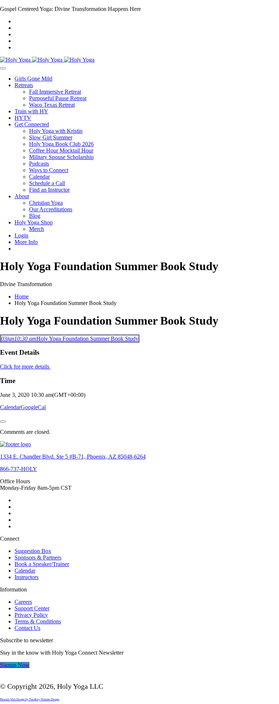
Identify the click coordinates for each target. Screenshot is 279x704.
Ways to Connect (48, 170)
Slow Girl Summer (50, 137)
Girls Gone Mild (33, 79)
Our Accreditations (50, 209)
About (22, 196)
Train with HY (31, 111)
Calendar (39, 177)
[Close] (3, 421)
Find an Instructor (49, 190)
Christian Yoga (46, 203)
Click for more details (25, 366)
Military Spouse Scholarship (61, 157)
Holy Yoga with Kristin (55, 131)
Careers (23, 602)
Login (21, 235)
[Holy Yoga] (47, 60)
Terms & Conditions (38, 621)
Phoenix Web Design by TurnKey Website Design (29, 699)
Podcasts (39, 163)
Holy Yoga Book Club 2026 (61, 144)
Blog (34, 216)
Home (22, 296)
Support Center (32, 608)
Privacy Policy (31, 615)
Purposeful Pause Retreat (57, 98)
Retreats (24, 85)
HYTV (23, 118)
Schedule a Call (47, 183)
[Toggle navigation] (3, 68)
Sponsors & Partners (38, 557)
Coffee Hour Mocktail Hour (61, 150)
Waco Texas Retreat (52, 105)
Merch (36, 229)
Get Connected (32, 124)
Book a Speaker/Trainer (42, 564)
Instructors (27, 577)
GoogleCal (33, 407)
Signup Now (14, 665)
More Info (26, 242)
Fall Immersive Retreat (55, 92)
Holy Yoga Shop (34, 222)
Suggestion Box (33, 551)
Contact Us (27, 628)
